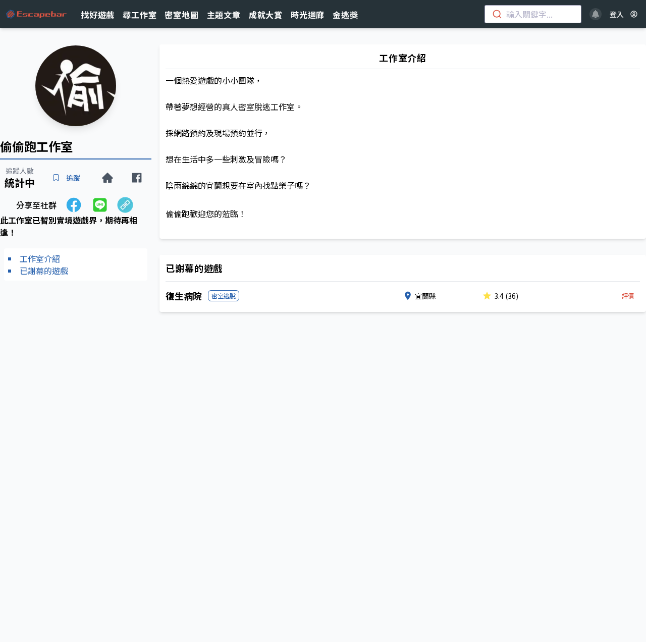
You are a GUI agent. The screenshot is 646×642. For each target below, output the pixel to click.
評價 (628, 295)
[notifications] (595, 14)
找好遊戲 (98, 15)
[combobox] (532, 14)
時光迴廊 (308, 15)
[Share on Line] (100, 205)
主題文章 (224, 15)
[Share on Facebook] (74, 205)
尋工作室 (139, 15)
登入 (617, 14)
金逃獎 (345, 15)
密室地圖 (181, 15)
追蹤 (73, 178)
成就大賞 (266, 15)
